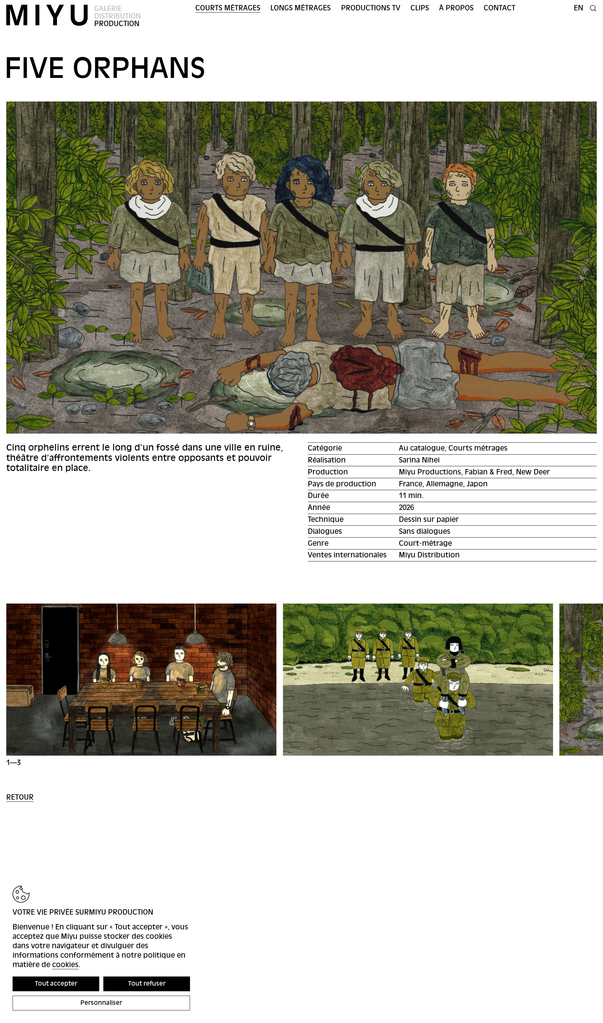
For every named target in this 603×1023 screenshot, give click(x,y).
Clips (419, 8)
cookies (65, 964)
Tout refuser (147, 983)
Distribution (117, 16)
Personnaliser (101, 1002)
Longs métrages (300, 8)
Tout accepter (56, 983)
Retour (20, 797)
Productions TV (370, 8)
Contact (499, 8)
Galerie (108, 8)
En (578, 8)
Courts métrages (227, 8)
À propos (456, 8)
